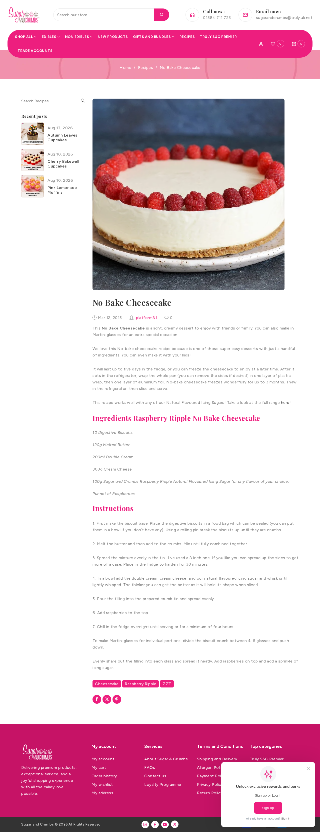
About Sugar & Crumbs (166, 759)
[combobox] (111, 14)
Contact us (155, 776)
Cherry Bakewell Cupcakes (64, 163)
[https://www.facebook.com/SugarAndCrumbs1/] (155, 824)
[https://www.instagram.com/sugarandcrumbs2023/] (145, 824)
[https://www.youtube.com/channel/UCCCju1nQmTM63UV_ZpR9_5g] (165, 824)
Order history (104, 776)
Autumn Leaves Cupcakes (63, 137)
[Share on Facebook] (96, 699)
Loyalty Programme (162, 784)
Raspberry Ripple (140, 683)
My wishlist (102, 784)
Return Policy (210, 793)
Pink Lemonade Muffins (62, 189)
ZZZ (166, 683)
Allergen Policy (211, 767)
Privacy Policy (210, 784)
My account (103, 759)
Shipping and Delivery (217, 759)
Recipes (145, 67)
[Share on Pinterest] (116, 699)
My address (102, 793)
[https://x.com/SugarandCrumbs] (174, 824)
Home (125, 67)
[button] (298, 43)
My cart (99, 767)
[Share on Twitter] (106, 699)
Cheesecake (106, 683)
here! (286, 402)
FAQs (149, 767)
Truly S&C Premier (267, 759)
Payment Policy (211, 776)
